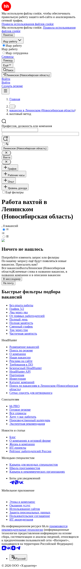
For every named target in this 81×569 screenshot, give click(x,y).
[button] (6, 79)
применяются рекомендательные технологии (34, 527)
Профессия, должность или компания (27, 126)
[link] (8, 69)
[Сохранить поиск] (5, 139)
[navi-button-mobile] (5, 91)
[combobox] (20, 130)
